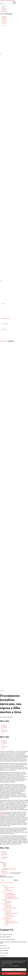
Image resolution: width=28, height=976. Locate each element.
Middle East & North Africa (11, 923)
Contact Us (7, 917)
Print (4, 870)
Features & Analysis (9, 888)
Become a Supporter (4, 883)
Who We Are (8, 912)
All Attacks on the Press (10, 897)
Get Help (6, 341)
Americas (7, 920)
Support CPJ (8, 905)
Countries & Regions (7, 919)
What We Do (8, 911)
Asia (6, 925)
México (4, 865)
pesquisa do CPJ (3, 815)
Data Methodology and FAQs (12, 899)
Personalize (14, 969)
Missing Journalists (9, 896)
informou (7, 769)
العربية (4, 22)
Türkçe (4, 23)
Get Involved (5, 904)
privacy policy (8, 966)
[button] (9, 14)
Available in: (5, 869)
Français (4, 19)
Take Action (8, 907)
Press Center (8, 915)
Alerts (6, 886)
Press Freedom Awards (10, 908)
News (4, 885)
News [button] (4, 25)
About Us (5, 909)
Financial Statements (10, 916)
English (4, 16)
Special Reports (8, 890)
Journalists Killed (9, 893)
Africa (6, 924)
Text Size (5, 872)
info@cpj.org (3, 956)
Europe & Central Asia (10, 921)
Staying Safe (8, 903)
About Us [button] (5, 329)
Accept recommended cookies (14, 973)
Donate (1, 341)
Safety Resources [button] (6, 318)
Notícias (2, 691)
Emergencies (8, 901)
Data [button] (4, 304)
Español (4, 18)
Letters (6, 889)
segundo (8, 810)
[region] (14, 966)
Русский (5, 20)
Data (4, 892)
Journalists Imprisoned (10, 894)
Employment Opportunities (11, 913)
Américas (5, 864)
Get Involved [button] (5, 324)
